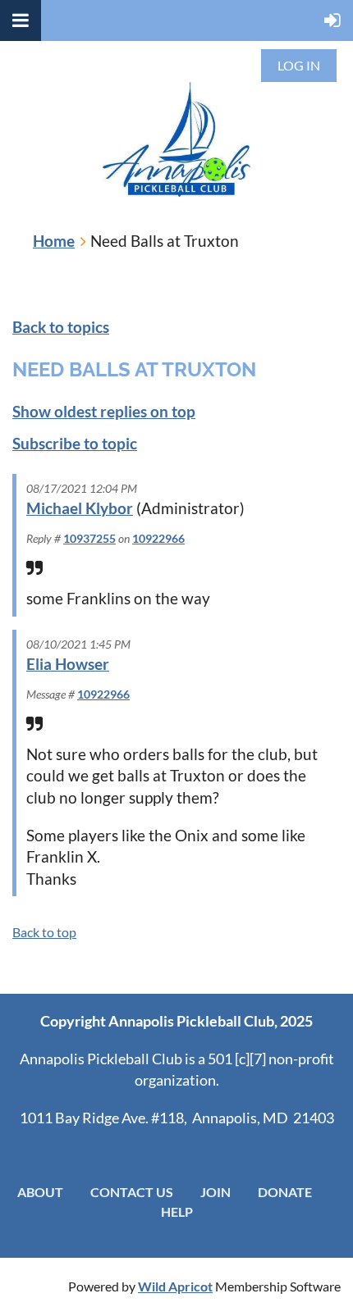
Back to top (44, 932)
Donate (285, 1192)
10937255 (89, 538)
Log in (298, 65)
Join (215, 1192)
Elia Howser (67, 663)
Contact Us (131, 1192)
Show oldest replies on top (103, 411)
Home (54, 240)
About (40, 1192)
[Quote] (34, 568)
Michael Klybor (79, 508)
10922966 (158, 538)
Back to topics (60, 326)
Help (177, 1211)
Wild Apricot (175, 1286)
